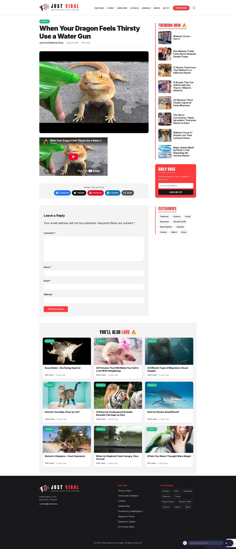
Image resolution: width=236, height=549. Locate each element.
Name (47, 267)
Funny (110, 8)
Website (48, 294)
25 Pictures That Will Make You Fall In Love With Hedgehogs (117, 369)
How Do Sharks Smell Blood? (163, 412)
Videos (163, 232)
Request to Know (126, 516)
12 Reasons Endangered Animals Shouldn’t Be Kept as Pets (114, 413)
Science (134, 8)
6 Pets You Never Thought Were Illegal (169, 456)
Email (47, 281)
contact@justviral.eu (48, 504)
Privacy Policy (125, 490)
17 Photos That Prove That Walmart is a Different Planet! (184, 70)
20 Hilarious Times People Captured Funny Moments (183, 103)
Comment (49, 233)
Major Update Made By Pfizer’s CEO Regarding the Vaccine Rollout (183, 151)
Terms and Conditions (128, 495)
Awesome (122, 8)
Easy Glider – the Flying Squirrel (62, 368)
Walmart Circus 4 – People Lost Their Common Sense (183, 135)
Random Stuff (180, 222)
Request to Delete (126, 521)
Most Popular (166, 227)
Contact (122, 501)
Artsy (166, 8)
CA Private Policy (126, 526)
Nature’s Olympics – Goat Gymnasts (65, 456)
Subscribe (181, 8)
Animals (146, 8)
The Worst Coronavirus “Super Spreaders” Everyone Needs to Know (184, 119)
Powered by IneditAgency (130, 511)
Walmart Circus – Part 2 (182, 37)
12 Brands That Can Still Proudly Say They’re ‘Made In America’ (183, 86)
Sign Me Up (175, 192)
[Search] (194, 8)
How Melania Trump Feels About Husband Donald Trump (184, 54)
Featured (99, 8)
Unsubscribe (124, 506)
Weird (157, 8)
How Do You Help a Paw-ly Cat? (62, 412)
